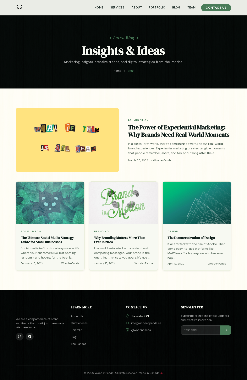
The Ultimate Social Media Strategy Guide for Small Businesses (47, 239)
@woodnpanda (141, 330)
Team (191, 7)
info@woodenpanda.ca (146, 323)
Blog (176, 7)
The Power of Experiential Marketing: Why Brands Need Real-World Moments (178, 131)
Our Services (79, 323)
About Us (77, 316)
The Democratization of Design (191, 237)
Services (117, 7)
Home (99, 7)
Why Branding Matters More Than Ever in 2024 (119, 239)
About (137, 7)
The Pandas (78, 344)
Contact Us (216, 8)
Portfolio (157, 7)
